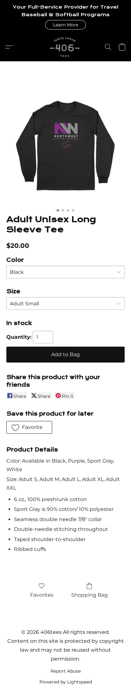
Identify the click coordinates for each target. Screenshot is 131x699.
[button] (65, 25)
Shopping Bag (89, 595)
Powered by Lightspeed (65, 682)
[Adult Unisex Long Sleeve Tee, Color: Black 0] (65, 146)
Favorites (41, 595)
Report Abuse (66, 671)
